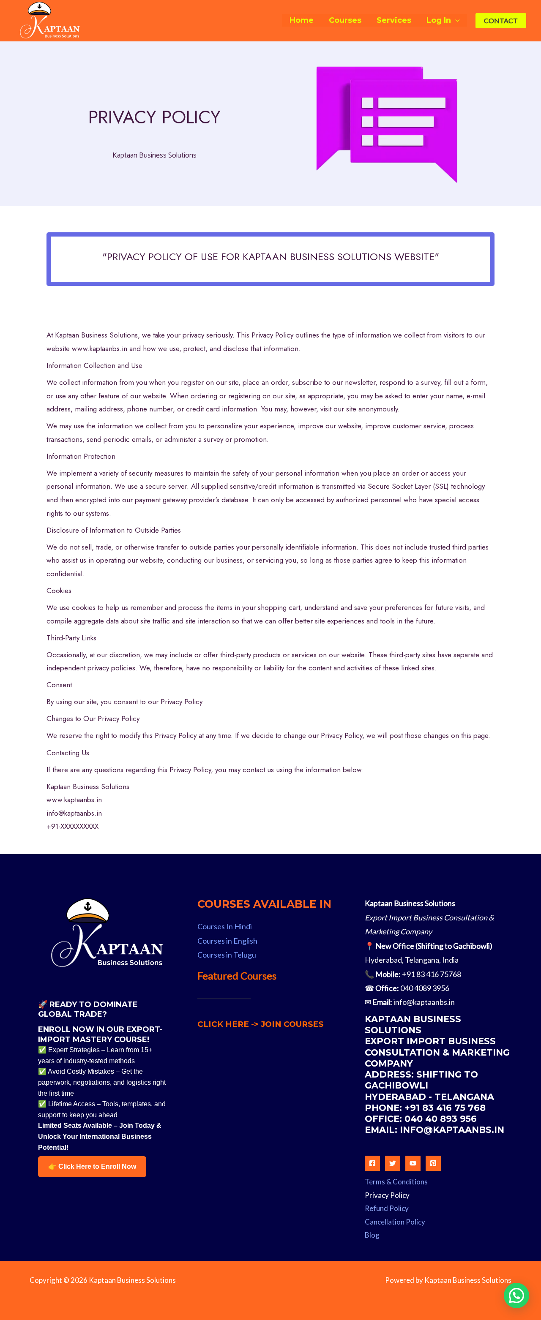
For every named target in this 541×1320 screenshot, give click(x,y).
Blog (372, 1234)
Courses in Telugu (226, 954)
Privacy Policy (387, 1195)
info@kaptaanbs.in (424, 1002)
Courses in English (227, 940)
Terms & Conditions (396, 1181)
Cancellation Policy (395, 1221)
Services (394, 20)
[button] (500, 20)
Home (302, 20)
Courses (345, 20)
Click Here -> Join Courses (260, 1024)
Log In (438, 20)
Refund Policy (387, 1208)
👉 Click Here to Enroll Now (92, 1166)
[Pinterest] (433, 1163)
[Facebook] (372, 1163)
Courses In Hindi (224, 926)
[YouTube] (413, 1163)
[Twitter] (392, 1163)
